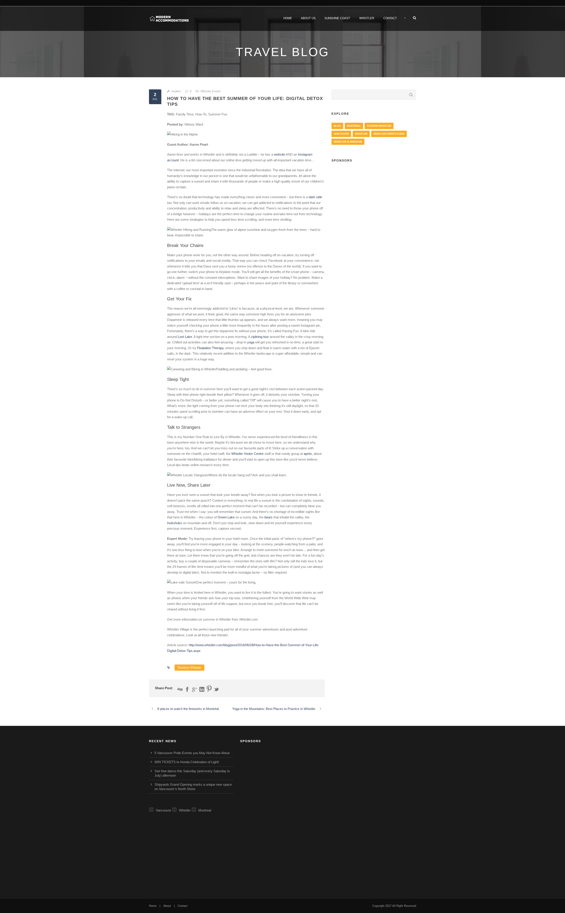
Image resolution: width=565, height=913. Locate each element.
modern (176, 91)
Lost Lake (185, 337)
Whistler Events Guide (389, 133)
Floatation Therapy (210, 348)
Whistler (366, 18)
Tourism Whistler (189, 667)
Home (287, 18)
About (167, 905)
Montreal (354, 125)
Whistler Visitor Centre (247, 454)
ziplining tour (260, 337)
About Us (308, 18)
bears (268, 517)
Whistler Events (211, 91)
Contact (390, 18)
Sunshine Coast (337, 18)
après (308, 454)
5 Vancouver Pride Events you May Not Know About (192, 753)
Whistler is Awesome (348, 141)
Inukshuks (174, 523)
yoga (250, 342)
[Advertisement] (373, 199)
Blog (337, 125)
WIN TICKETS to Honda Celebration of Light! (186, 762)
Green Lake (226, 517)
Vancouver (341, 133)
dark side (315, 197)
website (279, 154)
